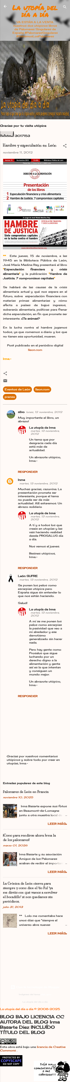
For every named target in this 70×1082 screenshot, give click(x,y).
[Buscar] (65, 7)
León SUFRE (28, 576)
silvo (21, 412)
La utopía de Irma (42, 427)
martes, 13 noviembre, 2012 (38, 483)
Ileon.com (35, 350)
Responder (28, 471)
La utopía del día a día (35, 10)
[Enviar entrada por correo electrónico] (5, 382)
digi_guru (46, 994)
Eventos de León (17, 389)
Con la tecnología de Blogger (37, 987)
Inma (21, 480)
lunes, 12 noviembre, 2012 (44, 412)
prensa (10, 397)
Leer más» (57, 823)
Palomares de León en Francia (26, 792)
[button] (65, 146)
